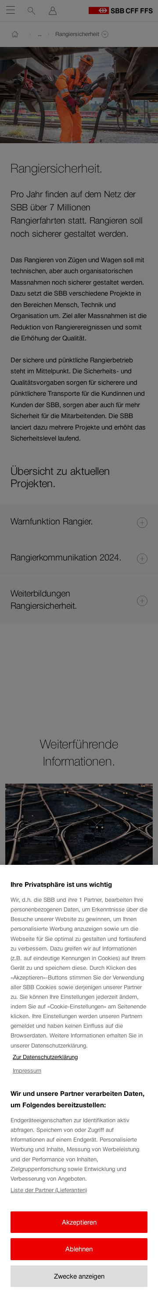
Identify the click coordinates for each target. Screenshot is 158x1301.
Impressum (27, 1070)
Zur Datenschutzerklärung (45, 1057)
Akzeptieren (79, 1222)
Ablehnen (79, 1249)
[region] (79, 1083)
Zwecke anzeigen (79, 1276)
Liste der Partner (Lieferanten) (49, 1190)
